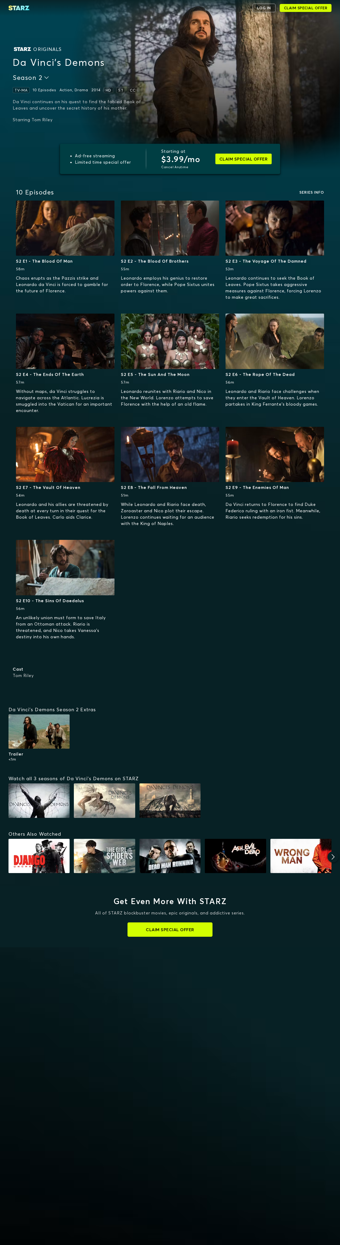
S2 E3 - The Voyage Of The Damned (266, 261)
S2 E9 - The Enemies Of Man (257, 487)
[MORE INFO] (65, 228)
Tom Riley (23, 675)
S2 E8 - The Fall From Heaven (154, 487)
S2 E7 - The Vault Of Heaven (48, 487)
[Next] (333, 856)
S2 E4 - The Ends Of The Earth (50, 374)
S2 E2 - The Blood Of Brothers (155, 261)
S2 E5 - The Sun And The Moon (155, 374)
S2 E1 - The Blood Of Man (44, 261)
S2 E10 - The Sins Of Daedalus (50, 600)
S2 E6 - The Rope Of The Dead (260, 374)
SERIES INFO (311, 192)
